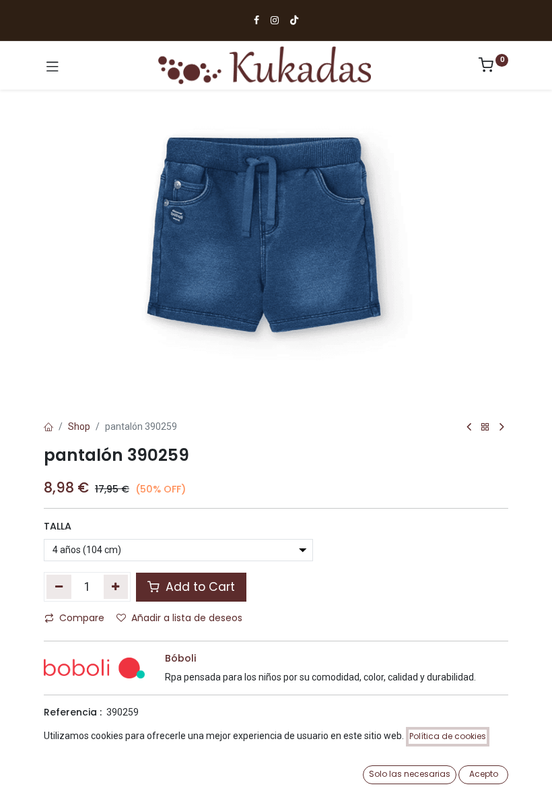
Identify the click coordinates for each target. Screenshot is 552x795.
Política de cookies (447, 736)
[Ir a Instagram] (274, 20)
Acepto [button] (483, 774)
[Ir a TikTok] (294, 20)
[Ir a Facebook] (256, 20)
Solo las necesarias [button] (409, 774)
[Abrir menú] (52, 65)
